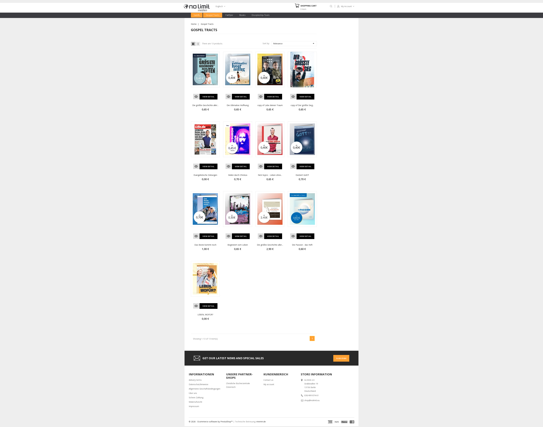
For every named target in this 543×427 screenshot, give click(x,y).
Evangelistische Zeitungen (205, 175)
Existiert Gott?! (302, 175)
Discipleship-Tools (261, 15)
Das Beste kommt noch (205, 244)
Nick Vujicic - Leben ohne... (270, 175)
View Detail (208, 96)
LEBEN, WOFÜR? (205, 314)
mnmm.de (261, 421)
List (197, 44)
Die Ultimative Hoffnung (238, 105)
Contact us (268, 380)
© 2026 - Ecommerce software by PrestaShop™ (211, 421)
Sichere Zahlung (196, 397)
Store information (316, 374)
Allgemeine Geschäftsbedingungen (204, 388)
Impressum (194, 406)
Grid (193, 44)
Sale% (197, 15)
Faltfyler (229, 15)
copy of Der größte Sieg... (302, 105)
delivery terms (195, 380)
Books (242, 15)
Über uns (193, 393)
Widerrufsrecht (195, 402)
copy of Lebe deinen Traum (270, 105)
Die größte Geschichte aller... (205, 105)
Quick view (196, 96)
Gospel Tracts (212, 15)
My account (268, 384)
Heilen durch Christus (237, 175)
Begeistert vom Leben (238, 244)
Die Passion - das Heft (302, 244)
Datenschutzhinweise (198, 384)
